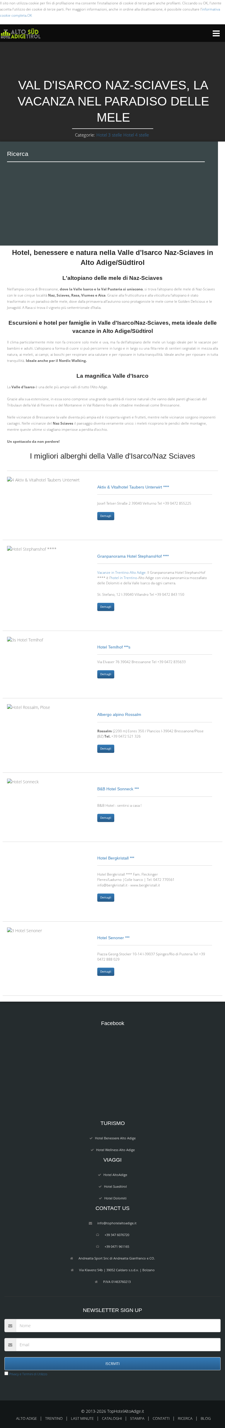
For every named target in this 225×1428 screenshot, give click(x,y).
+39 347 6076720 (117, 1235)
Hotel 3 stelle (109, 135)
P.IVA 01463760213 (117, 1281)
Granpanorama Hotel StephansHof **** (133, 556)
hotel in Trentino (124, 577)
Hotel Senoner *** (113, 937)
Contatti (161, 1418)
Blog (206, 1418)
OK (29, 15)
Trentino (54, 1418)
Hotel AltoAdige (115, 1174)
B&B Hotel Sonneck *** (118, 789)
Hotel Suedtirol (115, 1186)
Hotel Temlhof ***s (113, 647)
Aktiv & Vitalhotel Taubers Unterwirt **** (133, 487)
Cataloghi (112, 1418)
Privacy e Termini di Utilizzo (27, 1374)
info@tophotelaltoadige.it (117, 1223)
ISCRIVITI (112, 1363)
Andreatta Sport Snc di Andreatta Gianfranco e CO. (117, 1258)
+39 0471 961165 (117, 1246)
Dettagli (105, 516)
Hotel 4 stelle (136, 135)
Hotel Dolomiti (115, 1198)
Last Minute (82, 1418)
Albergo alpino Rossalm (119, 714)
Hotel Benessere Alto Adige (115, 1138)
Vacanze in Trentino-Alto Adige (121, 572)
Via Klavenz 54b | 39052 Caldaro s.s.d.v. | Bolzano (117, 1270)
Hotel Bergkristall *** (115, 858)
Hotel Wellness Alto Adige (115, 1150)
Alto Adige (26, 1418)
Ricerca (185, 1418)
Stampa (137, 1418)
